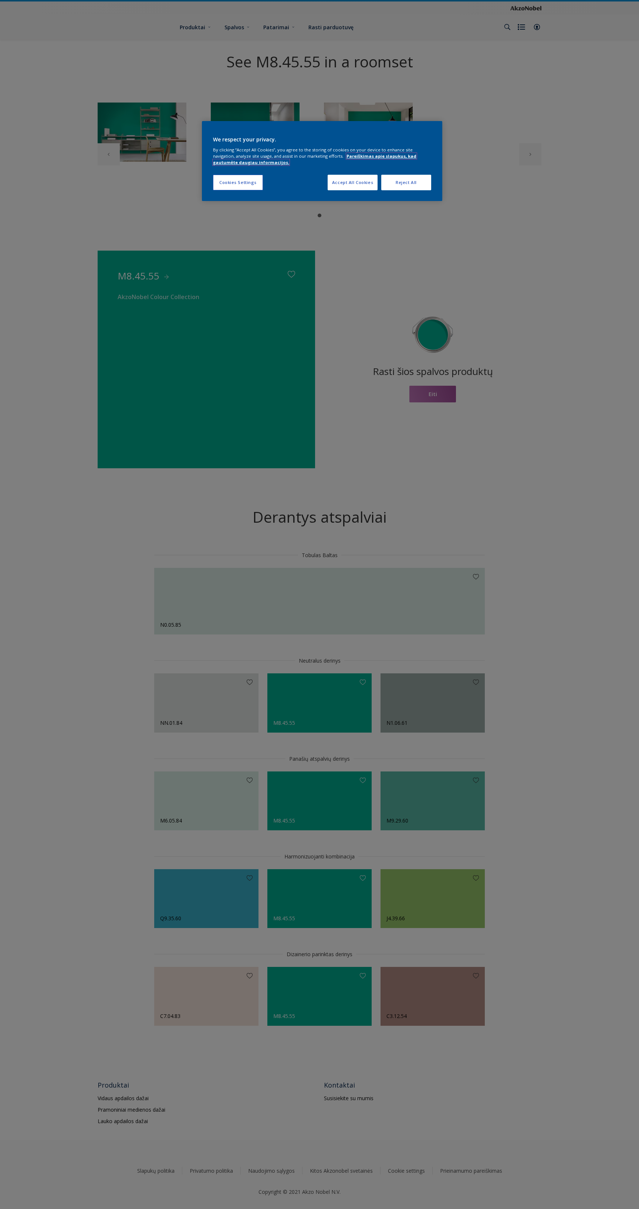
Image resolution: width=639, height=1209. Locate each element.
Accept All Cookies (352, 182)
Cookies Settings (238, 182)
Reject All (406, 182)
